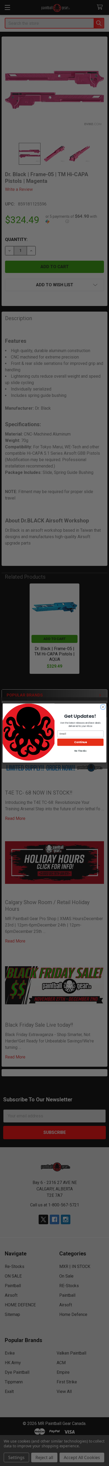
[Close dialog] (103, 706)
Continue (80, 742)
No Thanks (80, 751)
